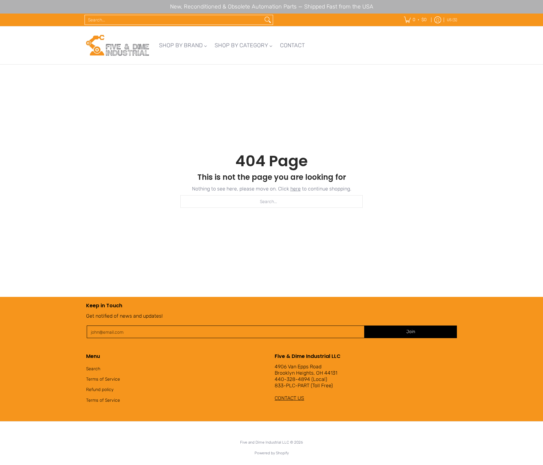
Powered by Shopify (272, 453)
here (295, 189)
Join (410, 331)
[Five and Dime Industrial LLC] (117, 45)
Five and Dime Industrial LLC (264, 442)
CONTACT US (289, 398)
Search (93, 368)
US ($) (452, 20)
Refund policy (99, 389)
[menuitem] (183, 45)
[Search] (268, 20)
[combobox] (174, 20)
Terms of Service (103, 379)
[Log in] (437, 20)
